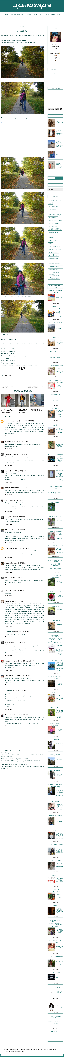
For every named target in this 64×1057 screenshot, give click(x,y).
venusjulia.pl (55, 394)
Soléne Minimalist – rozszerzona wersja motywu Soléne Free (59, 650)
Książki (59, 214)
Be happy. (55, 409)
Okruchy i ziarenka (55, 454)
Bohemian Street (55, 815)
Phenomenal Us (55, 14)
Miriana (8, 578)
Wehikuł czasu (53, 252)
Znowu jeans (60, 730)
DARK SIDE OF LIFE (60, 820)
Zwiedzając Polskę (54, 261)
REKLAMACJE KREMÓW (55, 238)
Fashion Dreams (55, 516)
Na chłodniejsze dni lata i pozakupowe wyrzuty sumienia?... (59, 791)
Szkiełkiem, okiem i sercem (55, 424)
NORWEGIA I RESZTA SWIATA (55, 560)
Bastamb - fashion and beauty (55, 785)
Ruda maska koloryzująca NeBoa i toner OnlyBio (59, 165)
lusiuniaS (55, 739)
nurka (7, 601)
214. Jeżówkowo (59, 596)
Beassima (55, 801)
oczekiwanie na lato (59, 744)
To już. (58, 977)
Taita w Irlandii (55, 351)
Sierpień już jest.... (60, 582)
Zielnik (58, 154)
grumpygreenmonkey (55, 957)
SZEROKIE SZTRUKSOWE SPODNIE (55, 493)
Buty (50, 203)
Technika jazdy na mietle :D (36, 410)
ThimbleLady (9, 488)
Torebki (51, 249)
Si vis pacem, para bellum (55, 291)
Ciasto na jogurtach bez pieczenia (59, 550)
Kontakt (6, 14)
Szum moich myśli (55, 440)
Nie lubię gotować (54, 223)
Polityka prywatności (17, 14)
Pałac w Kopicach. (60, 760)
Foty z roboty (53, 209)
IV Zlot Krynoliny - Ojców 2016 (60, 931)
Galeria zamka (55, 620)
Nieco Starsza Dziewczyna (55, 724)
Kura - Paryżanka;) (59, 123)
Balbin (55, 1001)
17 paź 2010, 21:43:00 (17, 601)
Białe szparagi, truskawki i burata (59, 697)
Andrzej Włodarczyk (55, 307)
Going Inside (55, 972)
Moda (35, 14)
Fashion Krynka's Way (55, 487)
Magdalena (9, 715)
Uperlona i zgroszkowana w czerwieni (7, 411)
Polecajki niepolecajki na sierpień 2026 (59, 459)
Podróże (29, 14)
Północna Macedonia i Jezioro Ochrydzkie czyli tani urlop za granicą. (59, 666)
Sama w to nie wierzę (55, 1017)
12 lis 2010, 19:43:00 (20, 690)
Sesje (47, 14)
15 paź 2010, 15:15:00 (26, 421)
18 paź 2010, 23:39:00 (17, 642)
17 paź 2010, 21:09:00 (15, 590)
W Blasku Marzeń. (55, 531)
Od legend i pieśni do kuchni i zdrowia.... (59, 444)
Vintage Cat (55, 987)
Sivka (7, 500)
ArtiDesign (55, 875)
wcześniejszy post (35, 387)
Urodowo (58, 249)
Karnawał (52, 214)
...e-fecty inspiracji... (55, 890)
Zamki (56, 255)
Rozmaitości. (55, 707)
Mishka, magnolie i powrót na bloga (59, 370)
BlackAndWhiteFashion (55, 845)
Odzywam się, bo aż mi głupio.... (55, 1022)
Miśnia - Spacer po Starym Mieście (59, 430)
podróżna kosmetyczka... (59, 896)
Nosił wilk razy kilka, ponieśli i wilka (55, 356)
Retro (41, 14)
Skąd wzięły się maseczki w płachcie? (59, 536)
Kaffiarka (8, 548)
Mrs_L (7, 530)
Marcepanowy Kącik (55, 545)
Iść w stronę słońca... (55, 754)
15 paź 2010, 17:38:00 (18, 471)
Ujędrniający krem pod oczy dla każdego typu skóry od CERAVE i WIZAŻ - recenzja (59, 475)
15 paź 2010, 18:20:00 (17, 500)
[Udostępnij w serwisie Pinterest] (42, 375)
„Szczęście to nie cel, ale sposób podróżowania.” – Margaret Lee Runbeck (59, 713)
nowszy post (7, 387)
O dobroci (59, 297)
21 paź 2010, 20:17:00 (26, 661)
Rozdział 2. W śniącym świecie (59, 683)
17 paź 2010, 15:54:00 (19, 578)
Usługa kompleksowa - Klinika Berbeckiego (59, 880)
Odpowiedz (8, 436)
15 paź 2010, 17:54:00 (22, 488)
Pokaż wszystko (55, 1045)
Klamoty (8, 454)
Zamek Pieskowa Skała (60, 342)
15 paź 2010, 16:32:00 (20, 442)
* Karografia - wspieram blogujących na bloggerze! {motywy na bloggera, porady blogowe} (55, 639)
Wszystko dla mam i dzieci (55, 941)
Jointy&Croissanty (55, 365)
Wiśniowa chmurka (55, 469)
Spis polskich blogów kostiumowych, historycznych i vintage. (55, 923)
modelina (8, 442)
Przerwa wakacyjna (59, 992)
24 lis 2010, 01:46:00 (21, 715)
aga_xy (7, 563)
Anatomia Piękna (60, 625)
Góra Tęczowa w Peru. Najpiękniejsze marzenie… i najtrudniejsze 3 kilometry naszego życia (55, 566)
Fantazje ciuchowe (54, 206)
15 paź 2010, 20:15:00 (17, 517)
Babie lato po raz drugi (59, 963)
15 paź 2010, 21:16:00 (17, 530)
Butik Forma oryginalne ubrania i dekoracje (59, 835)
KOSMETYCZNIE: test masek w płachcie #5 (59, 385)
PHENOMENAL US (53, 232)
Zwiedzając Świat (54, 278)
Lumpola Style (55, 860)
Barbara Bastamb (11, 421)
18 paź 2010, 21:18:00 (21, 632)
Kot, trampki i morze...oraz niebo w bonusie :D (59, 143)
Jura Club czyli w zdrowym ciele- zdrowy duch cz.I (60, 806)
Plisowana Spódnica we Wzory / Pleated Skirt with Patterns (59, 851)
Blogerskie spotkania (55, 200)
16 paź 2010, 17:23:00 (20, 548)
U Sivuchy (55, 337)
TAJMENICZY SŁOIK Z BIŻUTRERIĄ (55, 399)
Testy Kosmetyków (54, 246)
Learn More (29, 1054)
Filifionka (55, 502)
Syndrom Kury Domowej (55, 576)
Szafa (50, 243)
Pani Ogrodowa (55, 591)
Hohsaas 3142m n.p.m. (59, 327)
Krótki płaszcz (59, 775)
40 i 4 (58, 507)
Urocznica (55, 1031)
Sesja (56, 240)
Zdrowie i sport (53, 258)
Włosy (51, 255)
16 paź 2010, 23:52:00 (18, 563)
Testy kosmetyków (32, 18)
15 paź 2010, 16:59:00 (19, 454)
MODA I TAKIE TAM (55, 660)
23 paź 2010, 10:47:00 (24, 676)
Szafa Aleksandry (55, 830)
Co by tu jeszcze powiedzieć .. (59, 865)
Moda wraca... (53, 217)
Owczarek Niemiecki (55, 229)
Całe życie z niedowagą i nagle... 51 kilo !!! (59, 133)
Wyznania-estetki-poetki (55, 677)
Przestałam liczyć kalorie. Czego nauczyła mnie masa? (59, 414)
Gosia (7, 517)
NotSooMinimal (55, 380)
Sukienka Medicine (60, 521)
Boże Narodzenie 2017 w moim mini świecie (59, 911)
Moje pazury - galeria (55, 220)
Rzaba (7, 471)
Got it (35, 1054)
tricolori (55, 606)
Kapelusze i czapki (54, 212)
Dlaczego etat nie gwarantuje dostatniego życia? (59, 313)
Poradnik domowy (11, 661)
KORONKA (55, 905)
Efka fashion (55, 770)
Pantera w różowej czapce (22, 411)
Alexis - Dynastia (59, 1006)
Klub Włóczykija (55, 322)
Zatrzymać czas (59, 947)
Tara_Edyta (9, 676)
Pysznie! (55, 692)
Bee (6, 590)
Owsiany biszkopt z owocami (59, 611)
